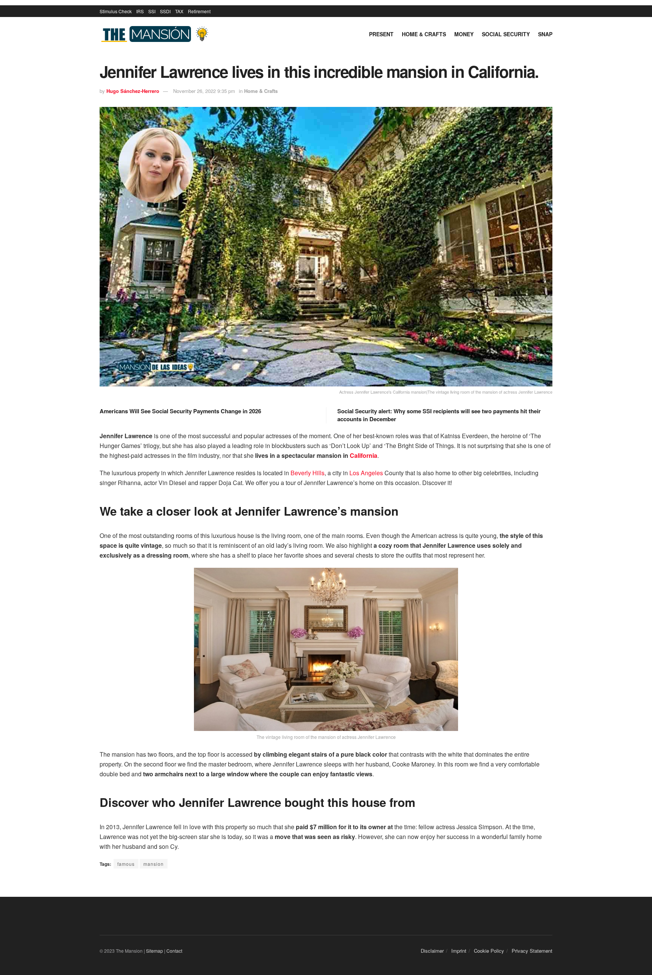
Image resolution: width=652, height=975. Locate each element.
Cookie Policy (489, 950)
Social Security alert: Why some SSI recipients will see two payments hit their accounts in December (439, 415)
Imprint (458, 950)
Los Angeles (366, 472)
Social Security (506, 34)
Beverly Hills (307, 472)
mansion (153, 864)
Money (464, 34)
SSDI (165, 11)
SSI (151, 11)
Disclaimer (432, 950)
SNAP (545, 34)
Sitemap (154, 950)
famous (126, 864)
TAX (179, 11)
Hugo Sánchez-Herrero (132, 90)
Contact (174, 950)
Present (381, 34)
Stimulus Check (116, 11)
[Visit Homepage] (156, 34)
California (363, 455)
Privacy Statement (532, 950)
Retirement (199, 11)
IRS (140, 11)
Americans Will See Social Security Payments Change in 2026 (180, 411)
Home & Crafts (424, 34)
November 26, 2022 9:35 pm (204, 90)
